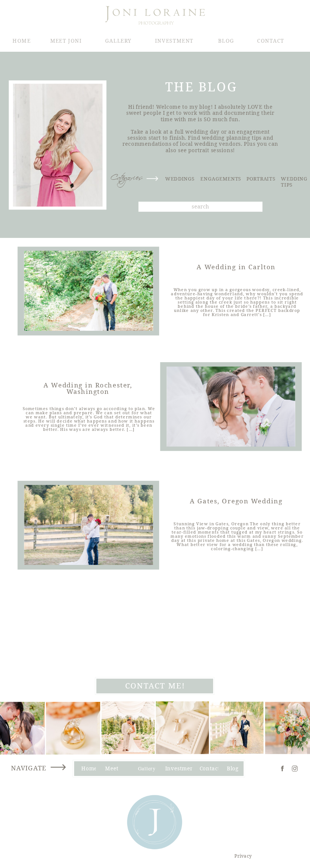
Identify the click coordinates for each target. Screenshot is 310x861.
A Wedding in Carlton (236, 266)
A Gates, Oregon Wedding (236, 500)
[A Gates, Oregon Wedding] (88, 525)
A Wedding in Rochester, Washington (87, 388)
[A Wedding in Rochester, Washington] (231, 407)
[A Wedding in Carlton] (88, 291)
